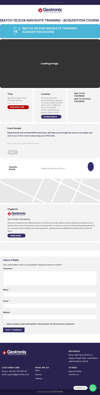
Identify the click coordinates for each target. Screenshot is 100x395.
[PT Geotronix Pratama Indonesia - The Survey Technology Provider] (50, 10)
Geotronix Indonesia (49, 98)
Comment (8, 268)
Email (6, 301)
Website (6, 312)
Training (38, 378)
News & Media (75, 371)
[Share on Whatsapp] (56, 247)
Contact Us (74, 374)
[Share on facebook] (44, 247)
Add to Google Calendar (82, 100)
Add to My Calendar (79, 94)
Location (45, 94)
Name (6, 290)
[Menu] (96, 10)
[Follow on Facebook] (3, 359)
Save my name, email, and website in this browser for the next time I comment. (41, 324)
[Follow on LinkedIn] (11, 359)
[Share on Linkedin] (50, 247)
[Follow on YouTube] (15, 359)
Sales (37, 370)
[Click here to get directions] (91, 166)
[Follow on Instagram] (7, 359)
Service (38, 374)
